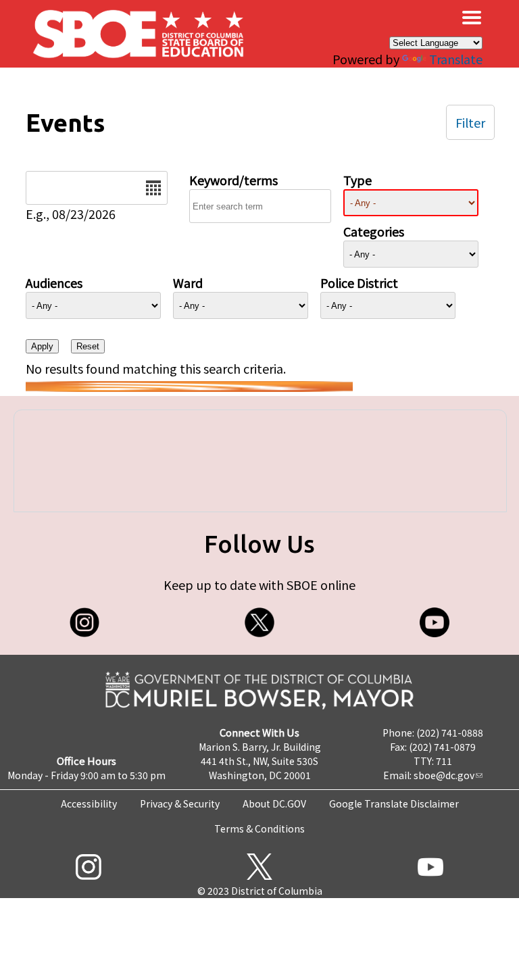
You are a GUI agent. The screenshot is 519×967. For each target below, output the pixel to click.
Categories (373, 231)
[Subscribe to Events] (189, 386)
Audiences (54, 282)
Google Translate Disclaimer (394, 803)
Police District (359, 282)
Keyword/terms (233, 180)
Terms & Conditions (259, 828)
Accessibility (89, 803)
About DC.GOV (274, 803)
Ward (188, 282)
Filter (470, 122)
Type (357, 180)
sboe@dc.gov (444, 775)
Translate (456, 59)
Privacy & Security (180, 803)
